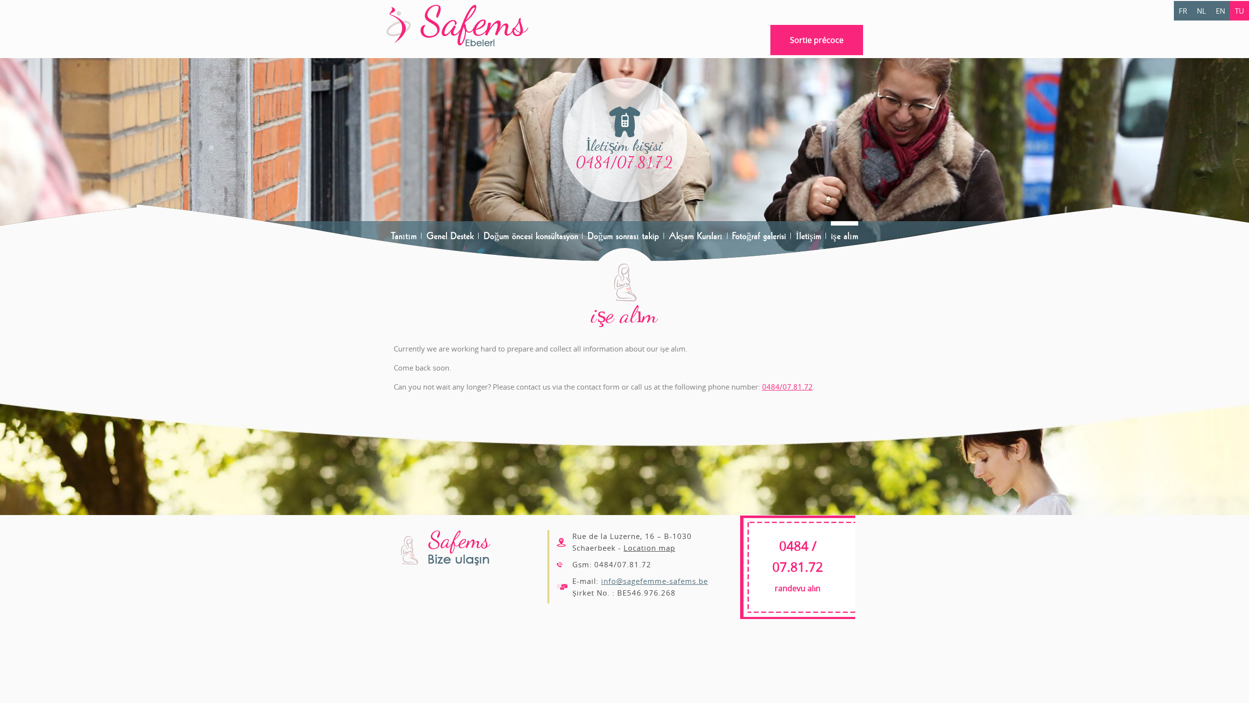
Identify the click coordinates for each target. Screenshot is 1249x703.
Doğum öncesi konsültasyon (530, 235)
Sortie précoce (817, 40)
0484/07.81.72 (624, 162)
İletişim (808, 235)
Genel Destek (450, 235)
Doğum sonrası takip (623, 235)
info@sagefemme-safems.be (654, 581)
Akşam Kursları (696, 235)
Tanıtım (404, 235)
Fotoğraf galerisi (759, 235)
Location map (649, 548)
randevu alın (797, 568)
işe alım (844, 235)
